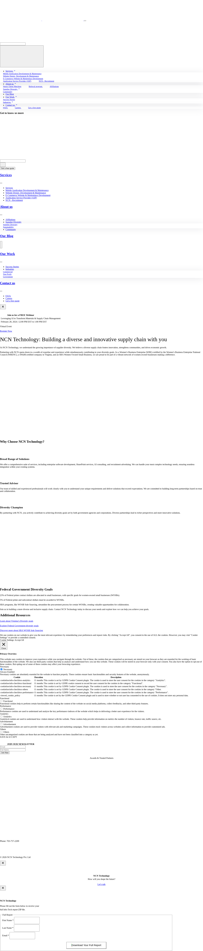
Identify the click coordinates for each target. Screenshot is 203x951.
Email (5, 935)
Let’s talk (101, 884)
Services (6, 175)
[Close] (3, 306)
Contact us (7, 283)
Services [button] (9, 71)
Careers (18, 108)
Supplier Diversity (13, 222)
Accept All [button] (19, 640)
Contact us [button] (10, 105)
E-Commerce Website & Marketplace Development (28, 195)
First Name (8, 920)
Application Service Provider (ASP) (21, 198)
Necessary (7, 669)
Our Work (7, 254)
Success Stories (12, 267)
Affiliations (54, 86)
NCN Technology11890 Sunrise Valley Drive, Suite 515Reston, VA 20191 (16, 836)
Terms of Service (30, 852)
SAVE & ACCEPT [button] (8, 737)
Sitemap (44, 852)
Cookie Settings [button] (7, 640)
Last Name (7, 928)
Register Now (6, 331)
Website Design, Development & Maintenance (26, 193)
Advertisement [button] (6, 721)
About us (6, 206)
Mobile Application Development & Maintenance (27, 190)
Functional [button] (4, 698)
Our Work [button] (10, 97)
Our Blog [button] (10, 94)
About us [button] (10, 84)
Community (11, 229)
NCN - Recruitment (46, 81)
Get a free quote (34, 108)
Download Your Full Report (86, 945)
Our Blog (6, 236)
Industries (10, 269)
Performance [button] (5, 706)
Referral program (36, 86)
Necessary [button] (4, 666)
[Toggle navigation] (85, 20)
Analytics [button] (4, 714)
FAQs (8, 296)
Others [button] (3, 729)
